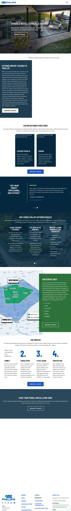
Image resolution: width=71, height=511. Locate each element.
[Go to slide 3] (37, 207)
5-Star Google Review (35, 200)
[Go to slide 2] (35, 207)
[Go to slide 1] (33, 207)
